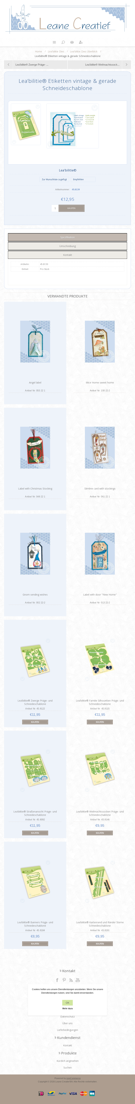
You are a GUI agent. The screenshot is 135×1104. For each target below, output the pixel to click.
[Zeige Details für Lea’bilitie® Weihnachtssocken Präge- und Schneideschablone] (100, 770)
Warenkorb (72, 42)
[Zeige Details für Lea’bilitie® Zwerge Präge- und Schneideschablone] (35, 660)
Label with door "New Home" (100, 594)
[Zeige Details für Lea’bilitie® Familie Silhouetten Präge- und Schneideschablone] (100, 660)
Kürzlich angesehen (68, 1061)
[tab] (67, 237)
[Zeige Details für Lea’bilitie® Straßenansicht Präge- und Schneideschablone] (35, 770)
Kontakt (67, 1045)
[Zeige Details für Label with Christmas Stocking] (35, 447)
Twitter (64, 979)
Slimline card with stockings (99, 488)
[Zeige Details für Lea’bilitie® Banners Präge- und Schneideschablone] (35, 881)
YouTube (77, 979)
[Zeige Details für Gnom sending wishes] (35, 554)
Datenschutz (67, 1016)
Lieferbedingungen (67, 1030)
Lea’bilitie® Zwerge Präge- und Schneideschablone (35, 702)
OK (67, 1002)
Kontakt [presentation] (67, 255)
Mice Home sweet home (100, 382)
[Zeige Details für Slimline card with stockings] (100, 447)
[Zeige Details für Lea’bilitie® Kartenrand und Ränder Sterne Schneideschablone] (100, 881)
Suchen (67, 1067)
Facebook (57, 979)
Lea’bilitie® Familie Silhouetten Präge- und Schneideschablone (100, 702)
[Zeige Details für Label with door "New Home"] (100, 554)
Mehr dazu (67, 1008)
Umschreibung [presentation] (67, 246)
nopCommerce (73, 1078)
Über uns (67, 1023)
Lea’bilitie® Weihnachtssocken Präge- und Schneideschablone (100, 813)
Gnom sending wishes (35, 594)
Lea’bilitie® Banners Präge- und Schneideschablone (35, 924)
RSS (71, 979)
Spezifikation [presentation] (67, 237)
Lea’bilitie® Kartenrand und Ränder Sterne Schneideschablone (100, 924)
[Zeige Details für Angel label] (35, 341)
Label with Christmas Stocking (35, 488)
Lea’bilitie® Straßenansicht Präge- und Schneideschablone (35, 813)
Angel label (35, 382)
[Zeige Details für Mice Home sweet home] (100, 341)
